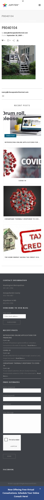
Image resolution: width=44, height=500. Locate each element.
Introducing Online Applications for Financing (23, 142)
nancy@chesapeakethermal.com (16, 33)
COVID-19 (22, 181)
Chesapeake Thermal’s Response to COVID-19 (23, 219)
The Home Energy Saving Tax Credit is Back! (23, 257)
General (17, 21)
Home (10, 21)
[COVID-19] (22, 163)
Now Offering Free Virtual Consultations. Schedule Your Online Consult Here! (21, 493)
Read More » (32, 345)
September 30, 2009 (14, 35)
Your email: (7, 313)
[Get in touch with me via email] (3, 96)
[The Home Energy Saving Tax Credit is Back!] (22, 239)
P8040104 (24, 21)
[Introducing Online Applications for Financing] (22, 124)
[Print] (19, 40)
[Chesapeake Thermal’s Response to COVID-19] (22, 201)
